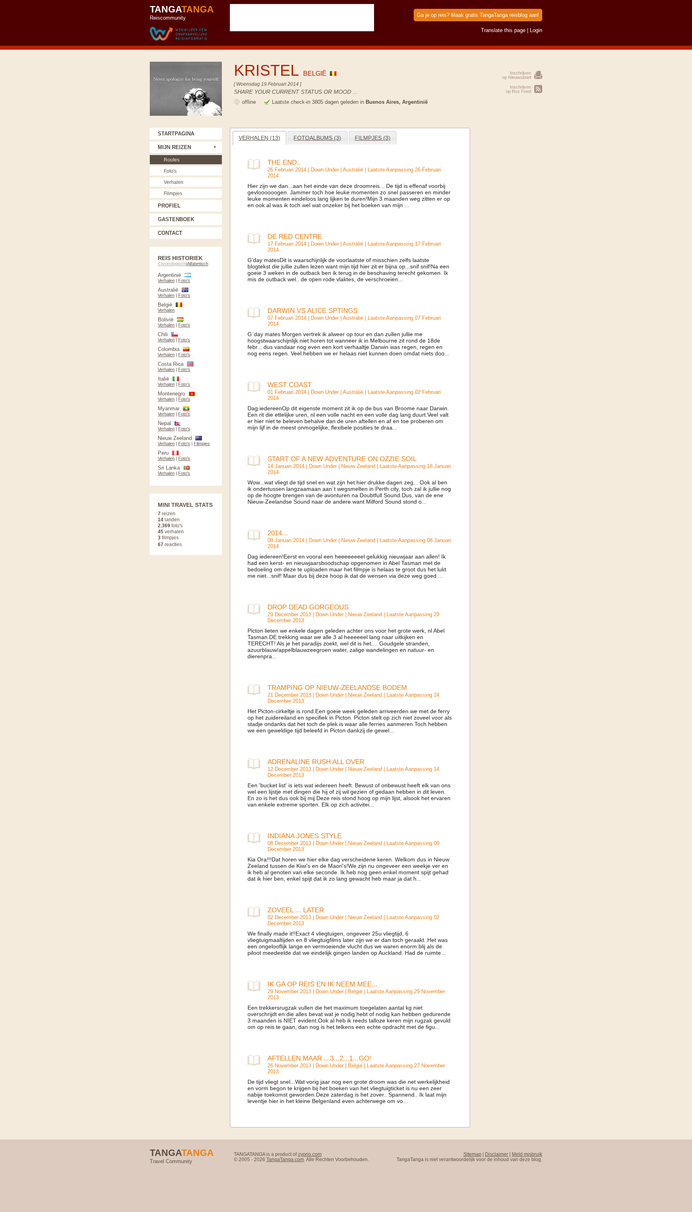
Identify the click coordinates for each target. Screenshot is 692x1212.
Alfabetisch (197, 263)
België (355, 991)
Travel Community (182, 1155)
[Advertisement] (510, 248)
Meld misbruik (527, 1154)
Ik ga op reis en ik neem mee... (323, 984)
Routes (171, 159)
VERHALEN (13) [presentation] (259, 138)
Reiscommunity (182, 12)
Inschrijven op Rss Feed (518, 89)
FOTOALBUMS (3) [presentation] (317, 138)
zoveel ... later (296, 910)
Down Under (325, 170)
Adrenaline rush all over (316, 762)
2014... (278, 533)
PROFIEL (169, 206)
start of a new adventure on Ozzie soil (342, 459)
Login (536, 30)
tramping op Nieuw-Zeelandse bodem (337, 688)
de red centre (295, 236)
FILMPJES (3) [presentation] (372, 138)
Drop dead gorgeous (308, 607)
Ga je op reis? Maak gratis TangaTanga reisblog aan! (478, 15)
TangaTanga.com (285, 1159)
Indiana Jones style (305, 836)
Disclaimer (496, 1154)
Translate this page (503, 30)
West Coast (290, 385)
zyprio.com (310, 1154)
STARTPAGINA (176, 134)
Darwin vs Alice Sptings (313, 311)
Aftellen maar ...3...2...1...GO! (319, 1058)
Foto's (170, 170)
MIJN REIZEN (174, 147)
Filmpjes (173, 193)
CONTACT (170, 233)
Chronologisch (172, 263)
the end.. (284, 162)
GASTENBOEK (176, 219)
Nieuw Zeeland (358, 466)
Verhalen (173, 182)
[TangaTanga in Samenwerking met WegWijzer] (178, 34)
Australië (353, 170)
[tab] (260, 138)
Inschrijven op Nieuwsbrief (516, 75)
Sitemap (472, 1154)
